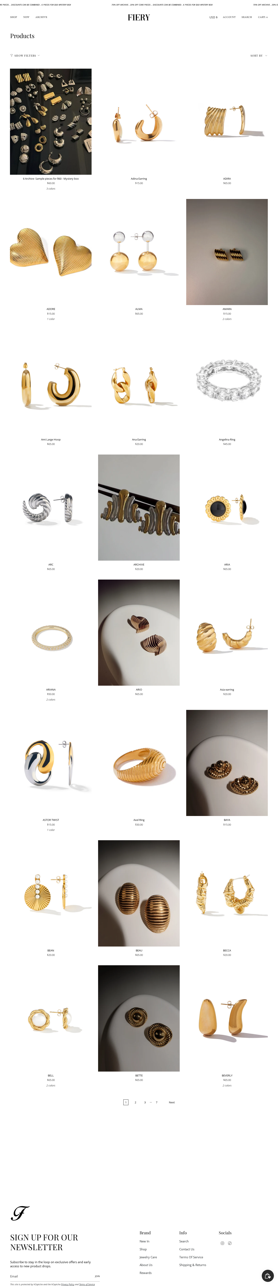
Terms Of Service (191, 1257)
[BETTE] (139, 1018)
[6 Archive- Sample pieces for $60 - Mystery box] (51, 122)
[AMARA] (227, 252)
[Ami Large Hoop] (51, 382)
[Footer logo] (20, 1213)
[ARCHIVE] (139, 508)
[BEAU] (139, 893)
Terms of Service (87, 1284)
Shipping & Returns (192, 1265)
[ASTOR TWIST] (51, 763)
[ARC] (51, 508)
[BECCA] (227, 893)
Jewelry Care (148, 1257)
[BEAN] (51, 893)
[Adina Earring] (139, 122)
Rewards (146, 1273)
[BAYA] (227, 763)
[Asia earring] (227, 633)
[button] (13, 17)
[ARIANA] (51, 633)
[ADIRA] (227, 122)
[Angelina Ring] (227, 382)
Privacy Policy (67, 1284)
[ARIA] (227, 508)
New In (144, 1241)
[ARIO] (139, 633)
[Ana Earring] (139, 382)
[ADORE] (51, 252)
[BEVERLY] (227, 1018)
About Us (146, 1265)
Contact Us (186, 1249)
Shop (143, 1249)
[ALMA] (139, 252)
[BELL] (51, 1018)
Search (184, 1241)
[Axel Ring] (139, 763)
